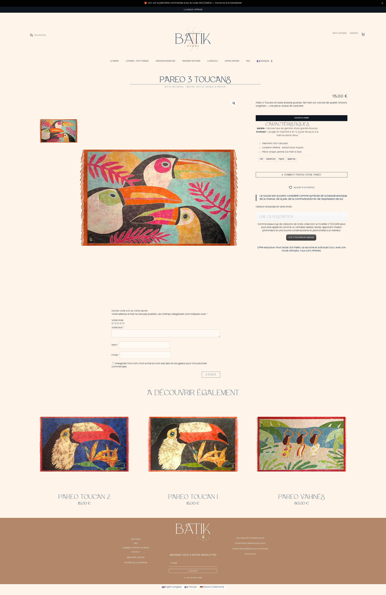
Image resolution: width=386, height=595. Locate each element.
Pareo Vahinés (301, 497)
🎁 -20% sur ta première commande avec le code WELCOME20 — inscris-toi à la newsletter (193, 3)
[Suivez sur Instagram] (193, 547)
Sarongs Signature (165, 61)
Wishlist (354, 33)
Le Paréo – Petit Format (137, 61)
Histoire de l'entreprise (135, 563)
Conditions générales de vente (250, 543)
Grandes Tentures (191, 61)
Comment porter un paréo (135, 548)
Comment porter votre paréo (301, 174)
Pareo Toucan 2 (84, 497)
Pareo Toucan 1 (193, 497)
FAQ (248, 61)
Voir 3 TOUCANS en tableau (301, 237)
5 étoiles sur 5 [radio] (123, 323)
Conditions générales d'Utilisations (250, 549)
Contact (135, 552)
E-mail (115, 355)
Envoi (211, 375)
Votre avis (118, 328)
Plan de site (250, 554)
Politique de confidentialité (250, 538)
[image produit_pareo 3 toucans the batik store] (158, 197)
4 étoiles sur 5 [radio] (121, 323)
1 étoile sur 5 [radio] (113, 323)
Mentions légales (135, 558)
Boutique (135, 539)
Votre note (117, 320)
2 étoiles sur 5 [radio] (115, 323)
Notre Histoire (232, 61)
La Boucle (212, 61)
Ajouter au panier (301, 118)
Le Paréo (114, 61)
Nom (115, 345)
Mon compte (340, 33)
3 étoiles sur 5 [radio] (118, 323)
